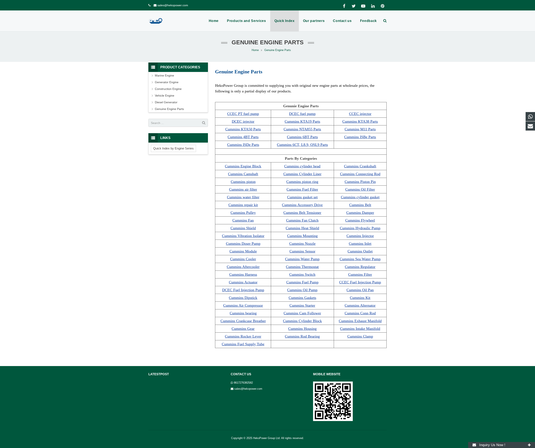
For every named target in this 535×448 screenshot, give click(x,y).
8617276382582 (243, 382)
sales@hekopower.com (172, 5)
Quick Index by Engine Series (173, 148)
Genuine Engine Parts (169, 109)
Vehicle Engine (164, 95)
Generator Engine (166, 82)
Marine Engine (164, 75)
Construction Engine (168, 89)
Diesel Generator (166, 102)
